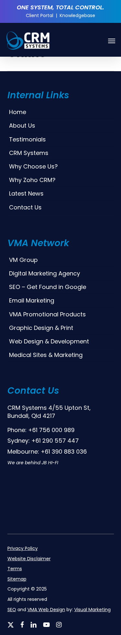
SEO (11, 609)
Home (17, 112)
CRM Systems (28, 153)
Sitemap (16, 579)
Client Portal (39, 15)
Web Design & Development (49, 341)
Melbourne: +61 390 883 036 (47, 451)
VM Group (23, 260)
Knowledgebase (77, 15)
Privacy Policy (22, 548)
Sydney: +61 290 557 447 (43, 440)
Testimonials (27, 139)
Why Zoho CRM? (32, 180)
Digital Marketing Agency (44, 273)
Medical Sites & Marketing (46, 355)
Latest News (26, 193)
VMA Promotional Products (47, 314)
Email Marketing (31, 300)
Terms (14, 569)
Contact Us (25, 207)
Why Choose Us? (33, 166)
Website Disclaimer (29, 559)
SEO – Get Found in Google (47, 287)
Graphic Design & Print (41, 328)
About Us (22, 125)
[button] (111, 40)
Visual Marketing (92, 609)
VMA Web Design (46, 609)
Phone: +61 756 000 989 (41, 430)
